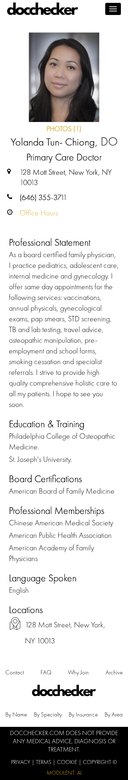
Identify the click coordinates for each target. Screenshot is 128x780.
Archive (114, 672)
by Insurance (83, 714)
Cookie (68, 762)
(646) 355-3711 (43, 197)
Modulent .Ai (64, 772)
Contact (14, 672)
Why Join (78, 672)
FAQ (46, 672)
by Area (114, 714)
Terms (44, 762)
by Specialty (48, 714)
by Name (16, 714)
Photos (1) (64, 128)
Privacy (21, 762)
